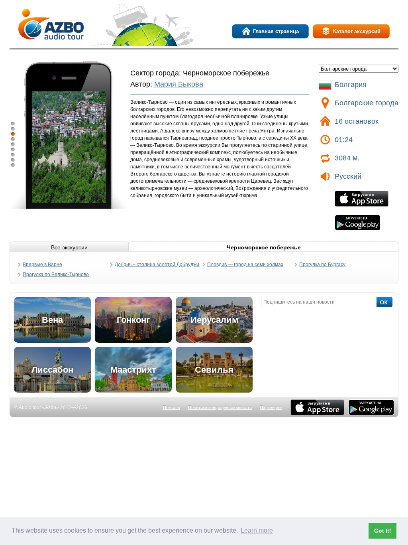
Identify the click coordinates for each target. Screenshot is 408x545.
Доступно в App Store (361, 199)
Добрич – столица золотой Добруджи (157, 264)
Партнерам (271, 407)
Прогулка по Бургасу (322, 264)
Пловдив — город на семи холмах (245, 264)
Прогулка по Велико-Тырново (56, 274)
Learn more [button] (257, 530)
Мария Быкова (178, 84)
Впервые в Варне (42, 264)
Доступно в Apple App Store (317, 407)
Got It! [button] (382, 530)
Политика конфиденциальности (220, 407)
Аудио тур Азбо (51, 24)
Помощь (171, 407)
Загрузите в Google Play (358, 223)
